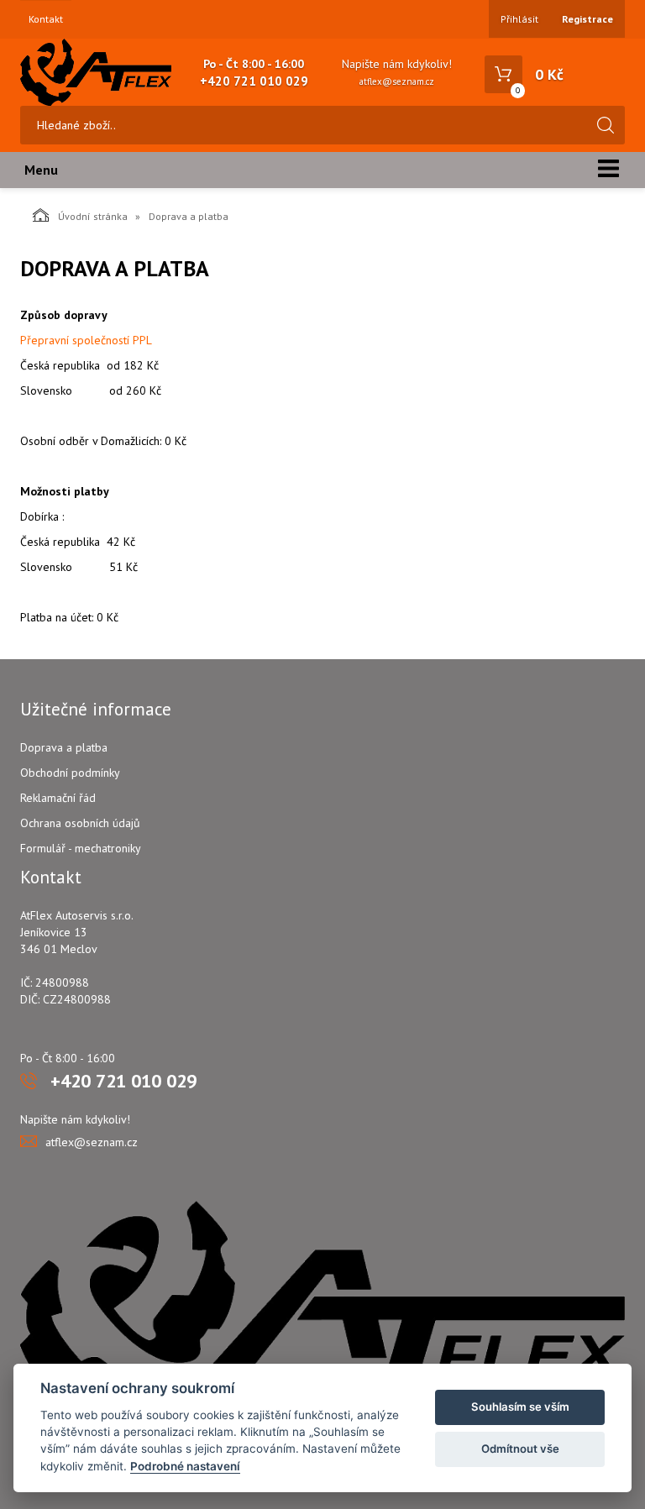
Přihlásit (519, 19)
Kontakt (46, 19)
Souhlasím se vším (520, 1406)
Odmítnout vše (520, 1448)
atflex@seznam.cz (396, 81)
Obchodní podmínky (70, 772)
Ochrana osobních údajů (80, 822)
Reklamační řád (58, 797)
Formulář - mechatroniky (80, 848)
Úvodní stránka (93, 216)
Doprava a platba (64, 747)
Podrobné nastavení (185, 1466)
